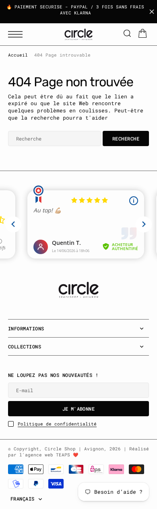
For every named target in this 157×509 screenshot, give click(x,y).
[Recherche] (127, 34)
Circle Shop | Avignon (74, 449)
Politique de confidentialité (57, 424)
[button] (17, 34)
